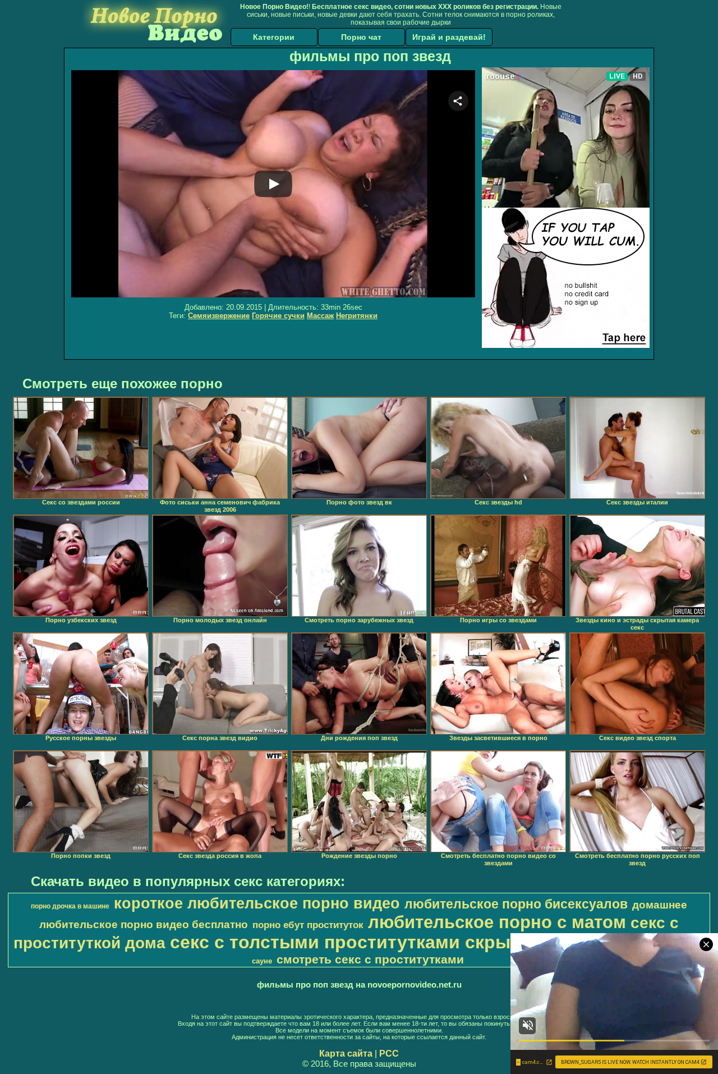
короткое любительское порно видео (257, 903)
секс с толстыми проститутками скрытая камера (389, 942)
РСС (389, 1053)
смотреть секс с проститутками (370, 959)
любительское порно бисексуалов (516, 904)
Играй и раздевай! (449, 37)
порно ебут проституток (307, 924)
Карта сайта (345, 1053)
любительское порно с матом (497, 921)
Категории (273, 37)
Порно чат (361, 37)
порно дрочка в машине (70, 906)
